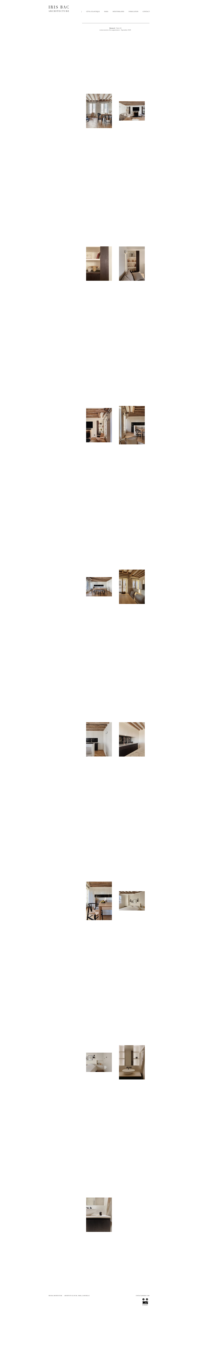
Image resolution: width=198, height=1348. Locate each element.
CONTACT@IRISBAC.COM (142, 1295)
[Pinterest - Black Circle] (143, 1299)
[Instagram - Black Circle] (147, 1299)
